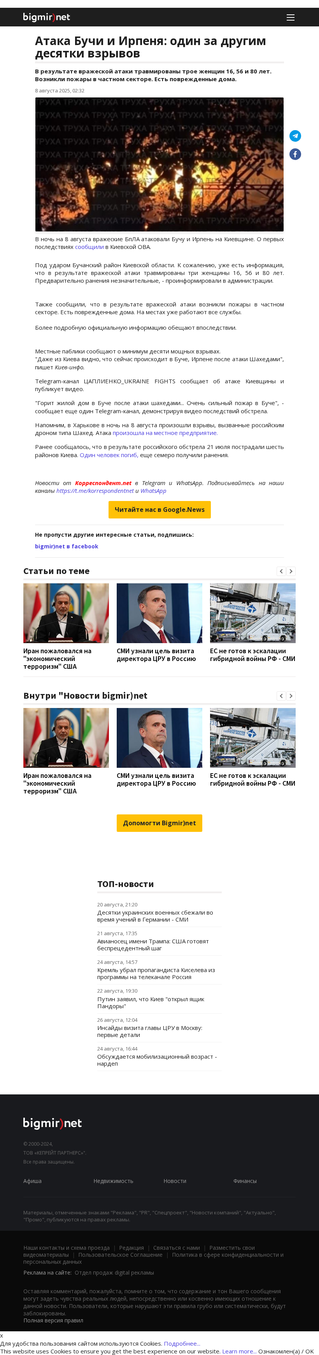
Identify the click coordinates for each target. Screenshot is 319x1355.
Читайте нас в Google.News (160, 509)
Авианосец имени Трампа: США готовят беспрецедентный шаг (153, 944)
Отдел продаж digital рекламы (114, 1272)
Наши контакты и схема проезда (66, 1247)
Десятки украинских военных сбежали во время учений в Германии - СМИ (155, 915)
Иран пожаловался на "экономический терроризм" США (57, 658)
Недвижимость (113, 1181)
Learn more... (239, 1351)
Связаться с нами (176, 1247)
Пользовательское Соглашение (120, 1254)
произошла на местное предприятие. (164, 433)
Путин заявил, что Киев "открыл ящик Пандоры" (150, 1002)
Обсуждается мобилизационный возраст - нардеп (157, 1059)
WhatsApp (153, 490)
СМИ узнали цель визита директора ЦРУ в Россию (156, 654)
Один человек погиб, (109, 455)
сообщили (89, 246)
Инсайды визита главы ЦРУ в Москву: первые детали (149, 1031)
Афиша (32, 1181)
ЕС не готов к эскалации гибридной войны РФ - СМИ (252, 654)
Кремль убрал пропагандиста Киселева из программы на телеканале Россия (156, 973)
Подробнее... (182, 1343)
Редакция (131, 1247)
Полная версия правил (53, 1320)
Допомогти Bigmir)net (159, 823)
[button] (281, 571)
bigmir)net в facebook (66, 546)
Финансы (245, 1181)
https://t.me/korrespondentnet (95, 490)
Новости (174, 1181)
